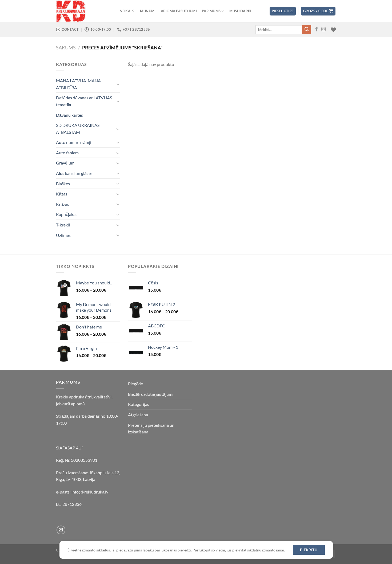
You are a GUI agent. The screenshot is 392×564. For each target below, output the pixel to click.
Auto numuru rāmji (73, 142)
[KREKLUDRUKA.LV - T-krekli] (82, 11)
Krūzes (62, 204)
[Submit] (306, 29)
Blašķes (63, 183)
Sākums (66, 47)
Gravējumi (65, 162)
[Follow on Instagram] (323, 29)
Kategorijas (138, 404)
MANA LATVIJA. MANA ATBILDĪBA (78, 84)
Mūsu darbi (240, 11)
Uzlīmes (63, 235)
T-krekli (63, 224)
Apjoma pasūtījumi (179, 11)
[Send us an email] (61, 530)
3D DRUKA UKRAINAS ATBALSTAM (77, 129)
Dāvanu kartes (69, 115)
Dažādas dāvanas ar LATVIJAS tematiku (84, 101)
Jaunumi (147, 11)
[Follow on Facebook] (316, 29)
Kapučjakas (66, 214)
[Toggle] (118, 84)
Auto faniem (67, 152)
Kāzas (61, 193)
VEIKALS (127, 11)
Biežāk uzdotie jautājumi (150, 394)
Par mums (211, 11)
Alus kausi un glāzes (74, 173)
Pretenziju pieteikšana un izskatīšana (151, 428)
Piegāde (135, 383)
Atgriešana (138, 414)
